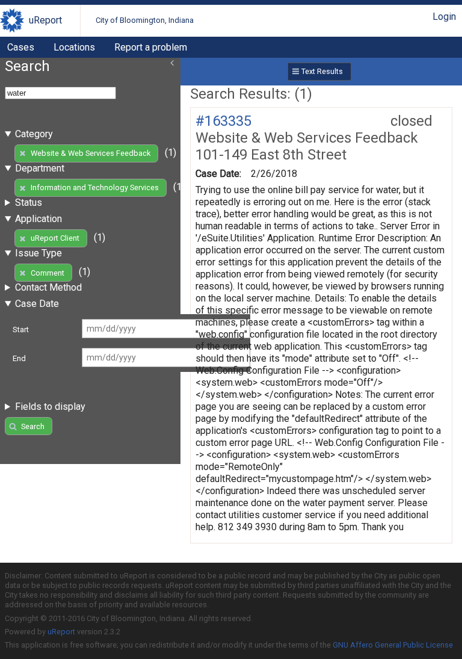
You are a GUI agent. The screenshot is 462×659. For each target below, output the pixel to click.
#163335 (223, 121)
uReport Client (55, 238)
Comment (47, 272)
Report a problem (150, 47)
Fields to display (50, 406)
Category (34, 134)
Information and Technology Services (95, 187)
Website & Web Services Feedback (90, 153)
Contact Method (48, 287)
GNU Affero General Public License (393, 644)
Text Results (322, 71)
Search (33, 426)
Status (28, 202)
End (19, 358)
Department (39, 168)
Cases (20, 47)
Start (21, 329)
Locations (74, 47)
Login (444, 16)
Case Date (37, 303)
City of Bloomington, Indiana (145, 20)
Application (38, 218)
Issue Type (38, 253)
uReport (45, 20)
